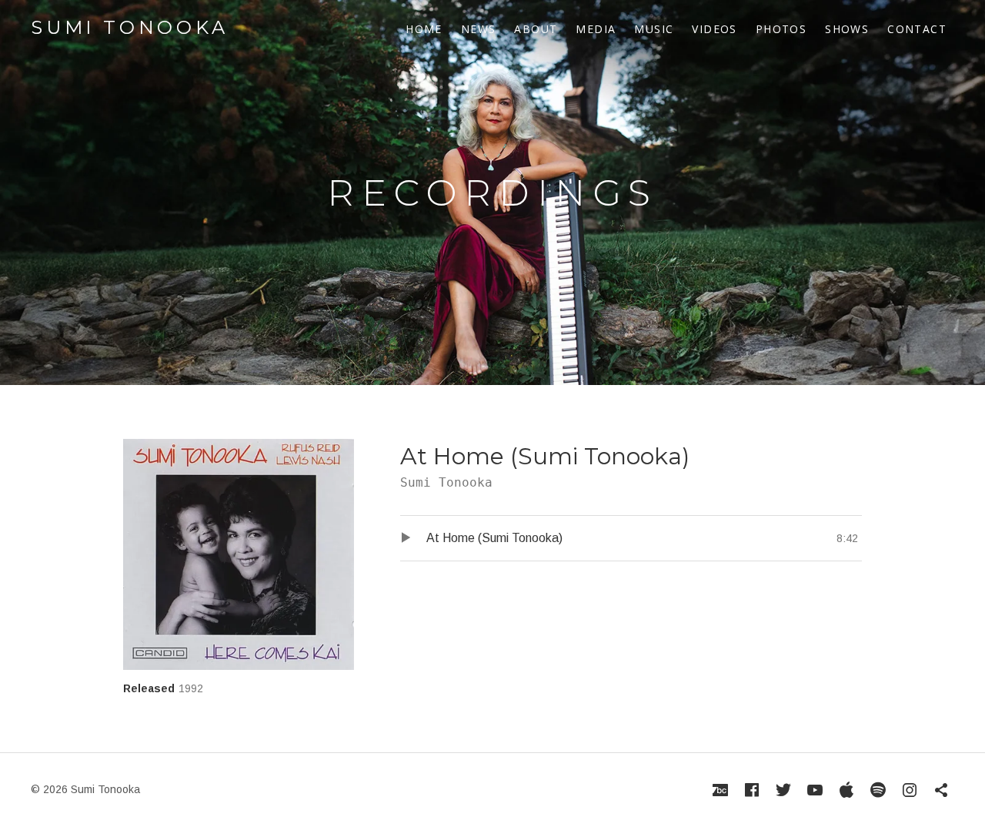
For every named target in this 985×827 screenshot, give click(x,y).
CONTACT (917, 29)
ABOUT (535, 29)
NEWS (478, 29)
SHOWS (847, 29)
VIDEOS (714, 29)
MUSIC (653, 29)
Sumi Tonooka (130, 27)
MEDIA (596, 29)
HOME (424, 29)
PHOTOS (781, 29)
